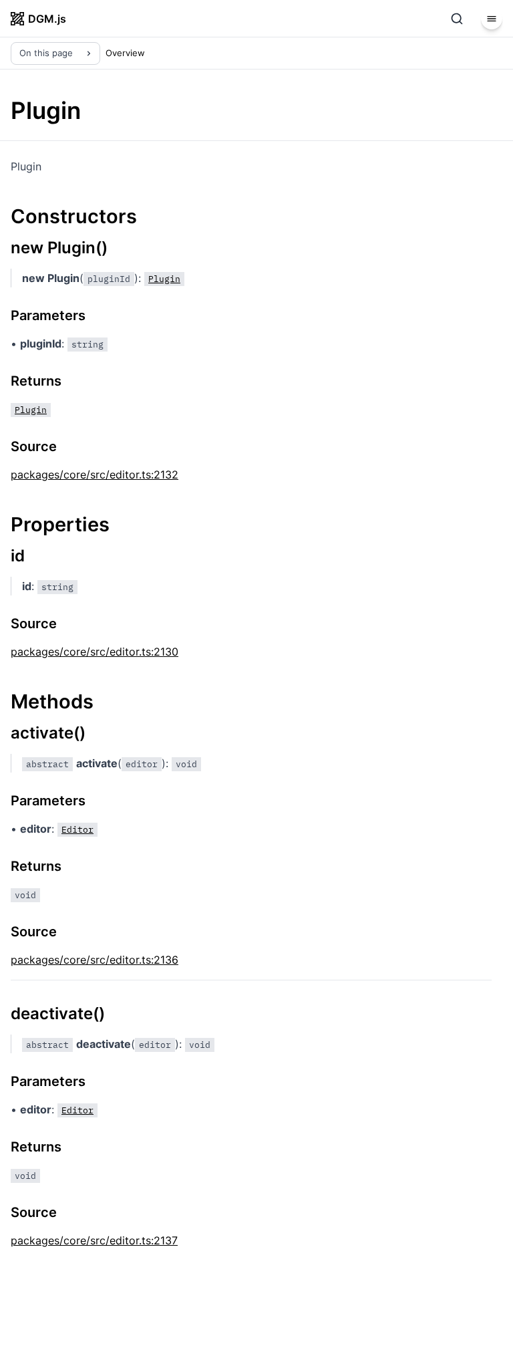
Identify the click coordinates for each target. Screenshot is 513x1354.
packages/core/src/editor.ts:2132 (94, 474)
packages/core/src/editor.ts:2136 (94, 959)
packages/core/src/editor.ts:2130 (94, 651)
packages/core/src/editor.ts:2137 (94, 1240)
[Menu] (491, 18)
